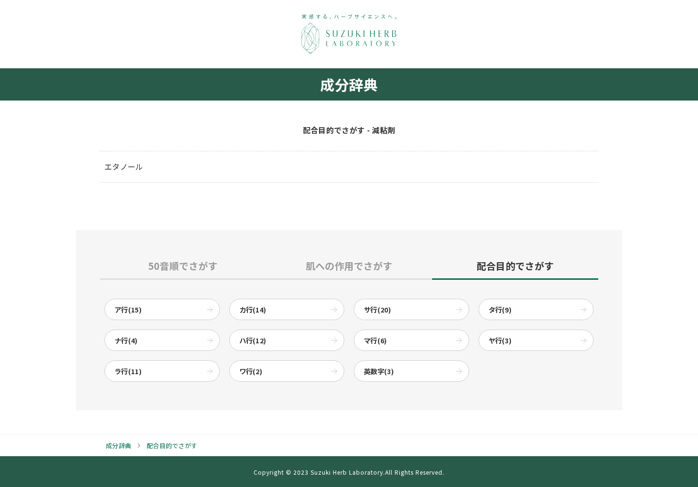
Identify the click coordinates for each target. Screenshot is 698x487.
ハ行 (252, 340)
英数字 (379, 371)
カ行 (252, 309)
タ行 (500, 309)
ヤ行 (500, 340)
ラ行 (127, 371)
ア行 (127, 309)
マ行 (375, 340)
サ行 (377, 309)
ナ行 (126, 340)
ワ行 (251, 371)
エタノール (123, 166)
